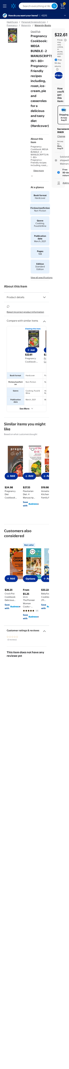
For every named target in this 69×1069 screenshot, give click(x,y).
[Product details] (44, 297)
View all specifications (41, 277)
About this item (15, 286)
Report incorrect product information (25, 312)
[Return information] (57, 69)
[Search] (54, 6)
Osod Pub (35, 31)
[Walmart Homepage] (13, 6)
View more (38, 170)
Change (61, 136)
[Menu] (5, 6)
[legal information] (65, 40)
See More (24, 408)
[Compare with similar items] (44, 320)
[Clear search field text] (49, 6)
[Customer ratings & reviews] (44, 629)
